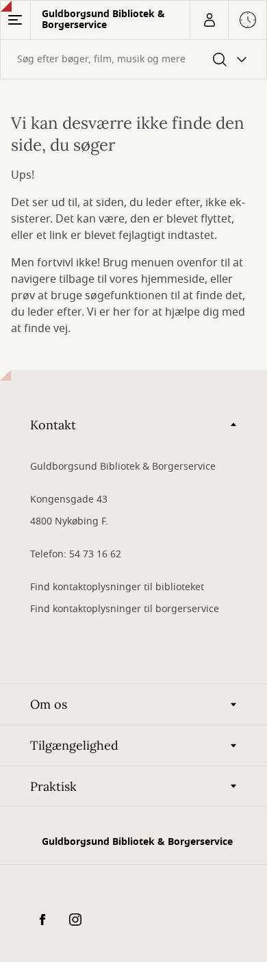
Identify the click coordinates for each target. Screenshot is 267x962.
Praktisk (53, 786)
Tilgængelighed (74, 745)
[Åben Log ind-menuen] (209, 20)
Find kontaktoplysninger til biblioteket (117, 587)
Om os (48, 704)
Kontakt (53, 425)
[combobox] (133, 59)
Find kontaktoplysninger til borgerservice (124, 609)
